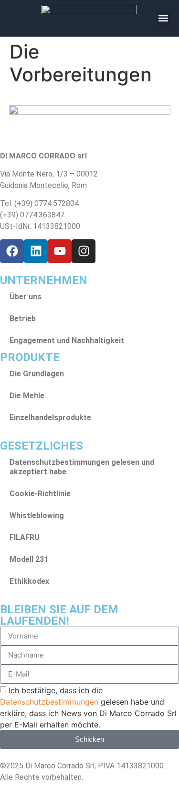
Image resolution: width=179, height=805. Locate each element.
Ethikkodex (29, 581)
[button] (163, 18)
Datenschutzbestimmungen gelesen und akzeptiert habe (82, 467)
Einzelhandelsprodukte (50, 417)
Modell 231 (29, 559)
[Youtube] (60, 251)
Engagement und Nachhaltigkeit (67, 340)
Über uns (26, 296)
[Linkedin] (36, 251)
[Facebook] (12, 251)
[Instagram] (83, 251)
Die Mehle (27, 395)
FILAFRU (25, 537)
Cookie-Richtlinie (40, 493)
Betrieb (23, 318)
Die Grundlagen (37, 373)
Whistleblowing (37, 515)
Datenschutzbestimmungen (49, 701)
